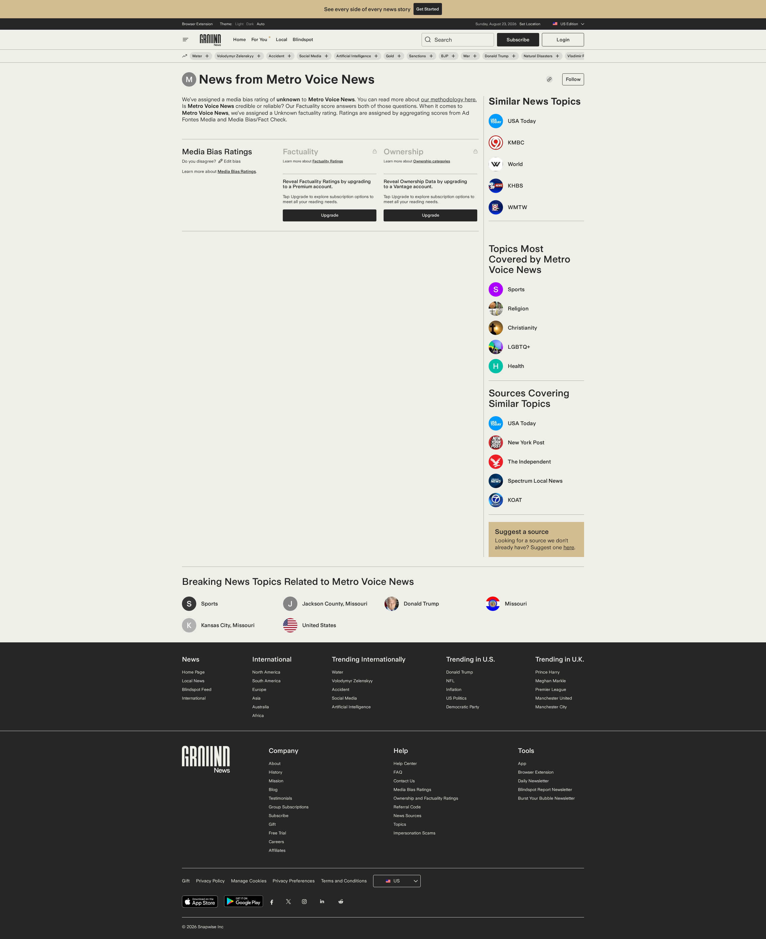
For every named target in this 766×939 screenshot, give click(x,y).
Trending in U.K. (559, 659)
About (274, 763)
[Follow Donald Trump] (513, 56)
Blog (273, 789)
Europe (259, 689)
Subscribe (518, 40)
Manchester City (551, 706)
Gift (272, 824)
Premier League (550, 689)
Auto (261, 24)
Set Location (529, 24)
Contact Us (404, 780)
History (275, 772)
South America (266, 680)
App (522, 763)
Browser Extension (197, 24)
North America (266, 672)
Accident (276, 56)
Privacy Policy (210, 881)
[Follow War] (475, 56)
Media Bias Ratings (237, 171)
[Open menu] (185, 39)
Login (563, 40)
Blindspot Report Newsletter (545, 789)
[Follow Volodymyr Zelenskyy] (259, 56)
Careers (276, 841)
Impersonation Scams (414, 833)
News (190, 659)
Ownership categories (431, 161)
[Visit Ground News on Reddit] (341, 901)
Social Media (310, 56)
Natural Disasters (538, 56)
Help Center (405, 763)
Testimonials (280, 798)
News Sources (407, 815)
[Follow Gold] (399, 56)
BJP (444, 56)
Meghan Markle (550, 680)
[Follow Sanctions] (431, 56)
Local (281, 39)
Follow (573, 79)
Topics (399, 824)
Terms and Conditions (344, 881)
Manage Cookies (249, 881)
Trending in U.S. (470, 659)
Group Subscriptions (288, 806)
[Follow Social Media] (326, 56)
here (568, 547)
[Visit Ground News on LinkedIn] (321, 901)
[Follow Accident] (289, 56)
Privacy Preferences (294, 881)
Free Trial (277, 833)
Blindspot (303, 39)
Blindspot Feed (197, 689)
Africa (258, 715)
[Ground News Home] (210, 40)
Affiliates (277, 850)
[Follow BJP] (453, 56)
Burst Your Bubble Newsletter (546, 798)
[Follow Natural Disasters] (557, 56)
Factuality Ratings (327, 161)
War (466, 56)
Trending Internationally (368, 659)
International (194, 698)
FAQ (397, 772)
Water (197, 56)
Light (239, 24)
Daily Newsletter (533, 780)
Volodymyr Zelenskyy (235, 56)
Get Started (427, 9)
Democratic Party (462, 706)
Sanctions (417, 56)
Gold (390, 56)
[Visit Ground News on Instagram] (304, 901)
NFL (450, 680)
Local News (193, 680)
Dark (250, 24)
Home (239, 39)
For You (259, 39)
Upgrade (329, 215)
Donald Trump (497, 56)
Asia (256, 698)
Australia (260, 706)
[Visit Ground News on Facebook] (272, 901)
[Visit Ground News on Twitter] (288, 901)
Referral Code (407, 806)
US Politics (456, 698)
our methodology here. (449, 99)
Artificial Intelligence (353, 56)
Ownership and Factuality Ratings (425, 798)
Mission (276, 780)
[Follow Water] (207, 56)
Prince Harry (547, 672)
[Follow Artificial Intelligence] (376, 56)
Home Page (193, 672)
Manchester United (553, 698)
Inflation (453, 689)
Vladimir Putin (579, 56)
